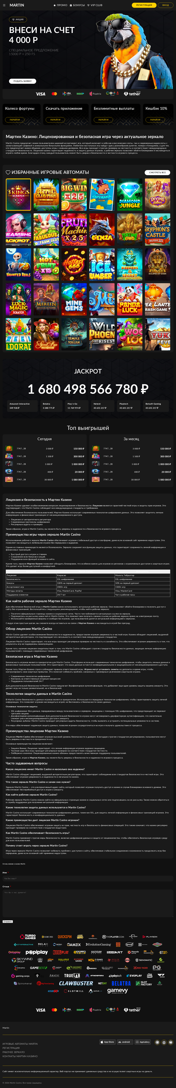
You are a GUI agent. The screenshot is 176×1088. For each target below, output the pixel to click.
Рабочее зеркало (14, 1052)
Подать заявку (23, 81)
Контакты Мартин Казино (20, 1056)
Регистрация (144, 5)
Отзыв (6, 887)
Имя (5, 873)
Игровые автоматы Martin (20, 1044)
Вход (165, 5)
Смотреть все (157, 173)
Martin (17, 5)
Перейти (15, 120)
